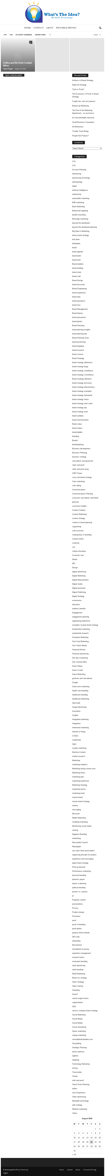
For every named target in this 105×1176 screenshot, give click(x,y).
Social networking (79, 1027)
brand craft (76, 276)
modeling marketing (80, 822)
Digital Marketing (78, 576)
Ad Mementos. (78, 127)
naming (75, 830)
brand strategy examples (82, 391)
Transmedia (76, 1072)
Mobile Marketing (79, 818)
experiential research (80, 633)
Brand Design (77, 280)
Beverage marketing (80, 219)
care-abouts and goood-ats (82, 461)
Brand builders (78, 264)
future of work (77, 670)
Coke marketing (78, 481)
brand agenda (77, 252)
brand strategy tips (79, 408)
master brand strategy (81, 801)
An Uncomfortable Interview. (83, 118)
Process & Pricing (66, 28)
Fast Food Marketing (80, 641)
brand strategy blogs (80, 367)
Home (27, 28)
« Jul (74, 1154)
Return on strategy (79, 978)
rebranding (76, 941)
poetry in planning (79, 883)
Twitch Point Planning (80, 1084)
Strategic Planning (79, 1048)
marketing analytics (80, 764)
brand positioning (79, 342)
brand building (77, 268)
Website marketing (79, 1109)
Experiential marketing (81, 629)
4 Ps (11, 35)
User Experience (78, 1093)
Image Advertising (79, 707)
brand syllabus (78, 416)
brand (74, 248)
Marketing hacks (78, 773)
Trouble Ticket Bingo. (80, 131)
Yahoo (74, 1113)
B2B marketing (78, 202)
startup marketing (79, 1035)
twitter (74, 1089)
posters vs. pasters (80, 892)
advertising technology (81, 178)
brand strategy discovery (82, 383)
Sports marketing (79, 1031)
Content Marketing (79, 514)
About (49, 28)
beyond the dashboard (81, 223)
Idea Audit (76, 703)
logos (74, 744)
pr (73, 896)
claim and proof (78, 465)
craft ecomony (78, 531)
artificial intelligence (80, 190)
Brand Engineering (79, 289)
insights (75, 715)
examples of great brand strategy (85, 625)
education (76, 604)
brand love (76, 305)
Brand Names (77, 313)
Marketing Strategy (79, 785)
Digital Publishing (79, 592)
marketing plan (78, 777)
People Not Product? (80, 136)
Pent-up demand (78, 867)
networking (76, 838)
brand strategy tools (80, 412)
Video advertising (79, 1097)
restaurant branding (79, 961)
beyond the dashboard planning (84, 227)
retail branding (77, 970)
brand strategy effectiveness (83, 387)
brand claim (76, 272)
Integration (76, 723)
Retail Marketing (78, 974)
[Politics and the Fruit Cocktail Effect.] (18, 58)
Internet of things (79, 732)
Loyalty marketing (79, 748)
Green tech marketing (80, 686)
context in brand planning (82, 522)
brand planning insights (81, 330)
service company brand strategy (85, 1011)
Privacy (75, 908)
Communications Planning (82, 494)
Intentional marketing (80, 728)
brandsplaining (78, 444)
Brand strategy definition (81, 379)
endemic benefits (79, 609)
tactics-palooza (78, 1052)
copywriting (76, 527)
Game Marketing (78, 674)
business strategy (79, 457)
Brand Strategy (78, 358)
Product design (78, 912)
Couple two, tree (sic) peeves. (84, 101)
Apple (74, 186)
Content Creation (78, 510)
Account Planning (24, 35)
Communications (78, 490)
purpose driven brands (81, 933)
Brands (75, 440)
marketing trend (78, 793)
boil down (76, 239)
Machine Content (79, 752)
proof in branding (78, 924)
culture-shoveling (79, 551)
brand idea (76, 297)
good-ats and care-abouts (82, 678)
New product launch (80, 842)
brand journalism (78, 301)
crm (73, 547)
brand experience (79, 293)
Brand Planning (78, 325)
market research (78, 756)
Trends (75, 1076)
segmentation (77, 1002)
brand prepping (78, 346)
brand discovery (78, 284)
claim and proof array (80, 469)
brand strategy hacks (80, 399)
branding (75, 436)
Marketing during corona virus (84, 769)
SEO (74, 1006)
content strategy (78, 518)
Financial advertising (80, 654)
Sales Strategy (78, 982)
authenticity (76, 194)
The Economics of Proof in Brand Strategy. (85, 95)
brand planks (77, 321)
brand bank (76, 256)
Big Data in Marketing (80, 231)
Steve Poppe (8, 69)
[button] (100, 28)
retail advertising (78, 965)
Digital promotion (78, 588)
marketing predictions (80, 781)
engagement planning (80, 617)
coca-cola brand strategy (82, 477)
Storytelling (76, 1043)
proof (74, 920)
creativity (75, 543)
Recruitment (77, 945)
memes (75, 805)
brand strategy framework (82, 395)
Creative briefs (78, 539)
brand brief (76, 260)
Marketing (76, 760)
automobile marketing (80, 198)
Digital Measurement (80, 580)
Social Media (77, 1019)
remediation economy (80, 949)
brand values (77, 428)
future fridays (77, 666)
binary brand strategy (80, 235)
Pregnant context (79, 900)
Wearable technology (80, 1101)
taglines (75, 1056)
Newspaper (76, 846)
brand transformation (80, 420)
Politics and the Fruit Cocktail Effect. (17, 64)
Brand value (77, 424)
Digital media (77, 584)
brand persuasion (79, 317)
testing (75, 1068)
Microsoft (76, 814)
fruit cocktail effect (79, 662)
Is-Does (75, 736)
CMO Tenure (77, 473)
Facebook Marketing (80, 637)
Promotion (76, 916)
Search (75, 994)
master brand (77, 797)
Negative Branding (79, 834)
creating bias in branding (81, 535)
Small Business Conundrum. (83, 122)
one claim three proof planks (83, 851)
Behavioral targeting (80, 211)
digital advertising (79, 572)
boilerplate (76, 243)
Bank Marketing (78, 207)
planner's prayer (78, 879)
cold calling (76, 485)
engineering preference (81, 621)
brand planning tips (79, 334)
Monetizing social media (81, 826)
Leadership (76, 740)
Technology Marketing (81, 1064)
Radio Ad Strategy (79, 85)
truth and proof (78, 1080)
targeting (75, 1060)
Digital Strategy (78, 596)
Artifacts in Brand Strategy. (83, 80)
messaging (76, 810)
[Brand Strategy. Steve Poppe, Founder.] (52, 12)
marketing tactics (79, 789)
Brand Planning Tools (80, 338)
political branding (78, 888)
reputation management (81, 953)
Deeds (74, 559)
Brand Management (80, 309)
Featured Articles (79, 650)
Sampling (76, 990)
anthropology (77, 182)
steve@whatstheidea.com (82, 1039)
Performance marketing (81, 871)
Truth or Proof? (78, 89)
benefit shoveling (79, 215)
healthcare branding (80, 695)
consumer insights (79, 506)
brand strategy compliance (82, 371)
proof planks (77, 929)
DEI (73, 563)
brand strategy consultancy (83, 375)
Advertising (40, 35)
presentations (77, 904)
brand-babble (77, 432)
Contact (38, 28)
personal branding (79, 875)
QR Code (75, 937)
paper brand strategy (80, 863)
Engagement (77, 613)
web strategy (77, 1105)
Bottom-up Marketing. (80, 106)
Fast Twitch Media (79, 645)
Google (75, 682)
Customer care (78, 555)
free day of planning (80, 658)
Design (75, 568)
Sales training (77, 986)
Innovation (76, 711)
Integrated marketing (80, 719)
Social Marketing (78, 1015)
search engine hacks (80, 998)
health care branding (80, 691)
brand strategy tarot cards (82, 403)
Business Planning (79, 453)
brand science (77, 354)
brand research (78, 350)
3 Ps (5, 35)
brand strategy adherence (82, 362)
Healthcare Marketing (80, 699)
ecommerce (76, 600)
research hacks (78, 957)
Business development (81, 449)
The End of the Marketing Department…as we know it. (83, 111)
